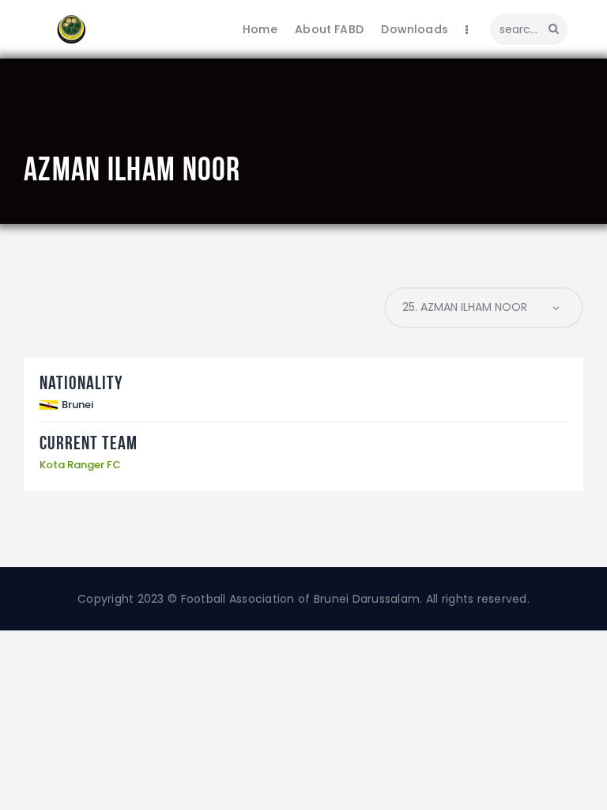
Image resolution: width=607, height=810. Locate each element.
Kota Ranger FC (80, 464)
